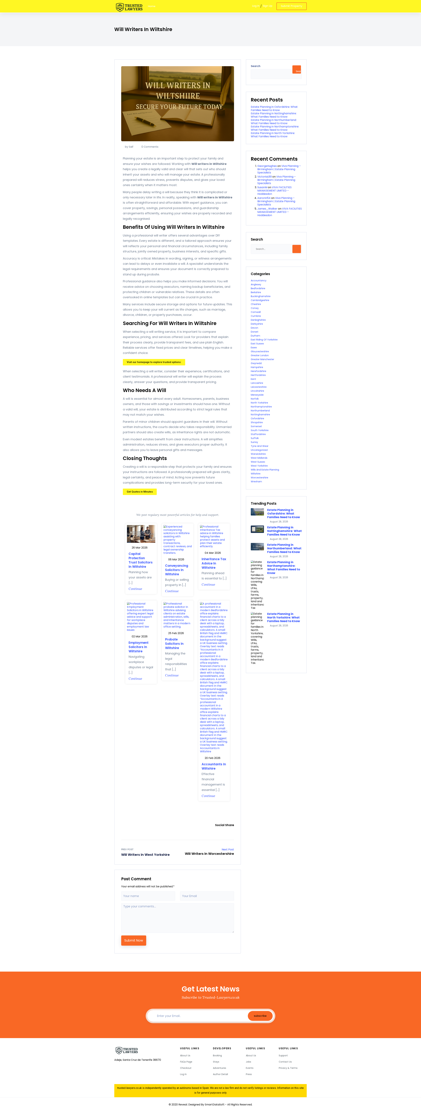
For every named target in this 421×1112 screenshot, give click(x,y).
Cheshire (256, 304)
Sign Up (267, 6)
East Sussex (257, 343)
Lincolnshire (257, 391)
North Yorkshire (259, 402)
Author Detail (220, 1074)
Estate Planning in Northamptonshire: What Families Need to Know (275, 128)
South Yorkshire (260, 430)
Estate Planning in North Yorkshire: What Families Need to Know (273, 134)
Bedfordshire (258, 288)
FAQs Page (186, 1061)
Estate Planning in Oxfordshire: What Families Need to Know (274, 108)
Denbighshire (258, 320)
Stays (216, 1061)
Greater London (260, 355)
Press (249, 1074)
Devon (254, 327)
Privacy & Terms (288, 1068)
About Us (185, 1055)
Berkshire (256, 292)
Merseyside (257, 394)
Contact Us (285, 1061)
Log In (256, 6)
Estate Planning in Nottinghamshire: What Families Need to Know (274, 115)
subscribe (260, 1016)
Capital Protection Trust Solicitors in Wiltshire (141, 560)
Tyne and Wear (259, 446)
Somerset (256, 426)
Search (255, 66)
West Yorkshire (259, 465)
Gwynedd (256, 363)
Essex (254, 347)
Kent (253, 379)
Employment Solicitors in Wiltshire (139, 646)
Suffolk (255, 438)
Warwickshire (258, 454)
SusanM (262, 187)
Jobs (248, 1061)
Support (283, 1055)
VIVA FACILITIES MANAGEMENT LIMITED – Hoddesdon (274, 190)
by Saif (129, 146)
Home (151, 6)
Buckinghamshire (261, 296)
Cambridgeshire (260, 300)
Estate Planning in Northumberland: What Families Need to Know (274, 121)
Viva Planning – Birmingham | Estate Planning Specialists (279, 169)
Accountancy (258, 280)
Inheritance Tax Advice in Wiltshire (214, 563)
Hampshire (257, 367)
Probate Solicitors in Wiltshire (174, 643)
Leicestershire (259, 387)
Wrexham (256, 481)
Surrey (254, 442)
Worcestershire (259, 477)
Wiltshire (255, 473)
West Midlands (259, 458)
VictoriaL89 (264, 177)
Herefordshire (258, 371)
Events (249, 1068)
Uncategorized (259, 450)
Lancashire (257, 383)
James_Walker (267, 209)
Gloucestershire (260, 351)
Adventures (219, 1068)
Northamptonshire (261, 406)
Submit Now (133, 940)
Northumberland (260, 410)
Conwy (255, 308)
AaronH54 (264, 198)
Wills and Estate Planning (265, 469)
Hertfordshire (258, 375)
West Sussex (258, 461)
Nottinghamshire (260, 414)
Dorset (254, 331)
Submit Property (291, 6)
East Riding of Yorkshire (264, 339)
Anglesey (256, 284)
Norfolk (255, 398)
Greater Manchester (262, 359)
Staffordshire (258, 434)
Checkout (185, 1068)
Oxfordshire (257, 418)
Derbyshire (257, 324)
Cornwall (256, 312)
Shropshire (257, 422)
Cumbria (256, 316)
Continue (135, 588)
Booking (217, 1055)
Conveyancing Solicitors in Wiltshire (176, 569)
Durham (255, 335)
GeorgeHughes (267, 166)
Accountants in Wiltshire (214, 766)
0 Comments (149, 146)
